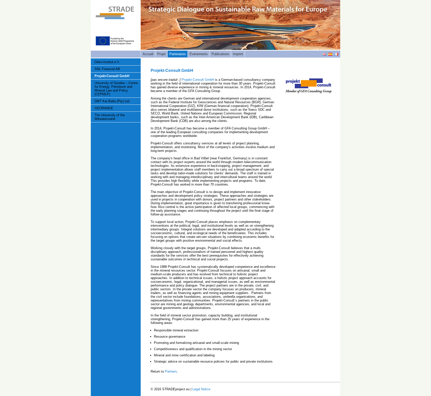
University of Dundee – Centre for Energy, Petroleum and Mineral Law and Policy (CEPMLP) (116, 88)
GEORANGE (104, 108)
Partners (171, 371)
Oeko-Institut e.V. (107, 62)
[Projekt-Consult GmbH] (308, 92)
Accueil (148, 54)
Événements (199, 54)
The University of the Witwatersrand (110, 117)
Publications (220, 54)
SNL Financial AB (107, 69)
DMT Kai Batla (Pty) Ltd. (112, 101)
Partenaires (177, 54)
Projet (161, 54)
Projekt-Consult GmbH (112, 76)
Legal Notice (201, 389)
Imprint (238, 54)
